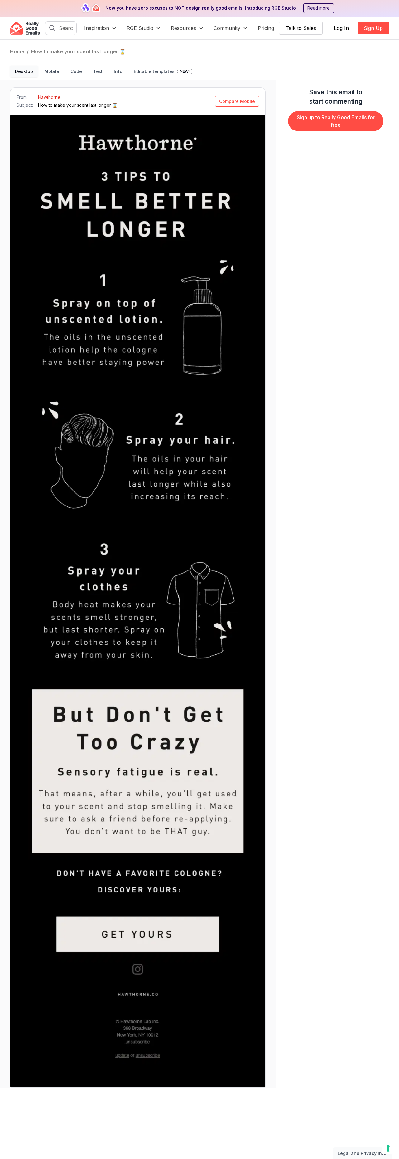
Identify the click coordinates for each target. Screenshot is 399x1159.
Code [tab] (76, 71)
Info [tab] (118, 71)
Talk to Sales (301, 28)
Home (17, 51)
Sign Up (373, 28)
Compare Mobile (237, 101)
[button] (100, 28)
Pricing (266, 28)
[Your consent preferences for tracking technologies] (388, 1148)
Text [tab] (98, 71)
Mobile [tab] (51, 71)
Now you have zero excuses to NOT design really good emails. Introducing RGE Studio (200, 8)
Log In (341, 28)
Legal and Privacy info (362, 1153)
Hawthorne (49, 97)
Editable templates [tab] (162, 71)
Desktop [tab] (24, 71)
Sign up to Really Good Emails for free (336, 121)
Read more (318, 8)
